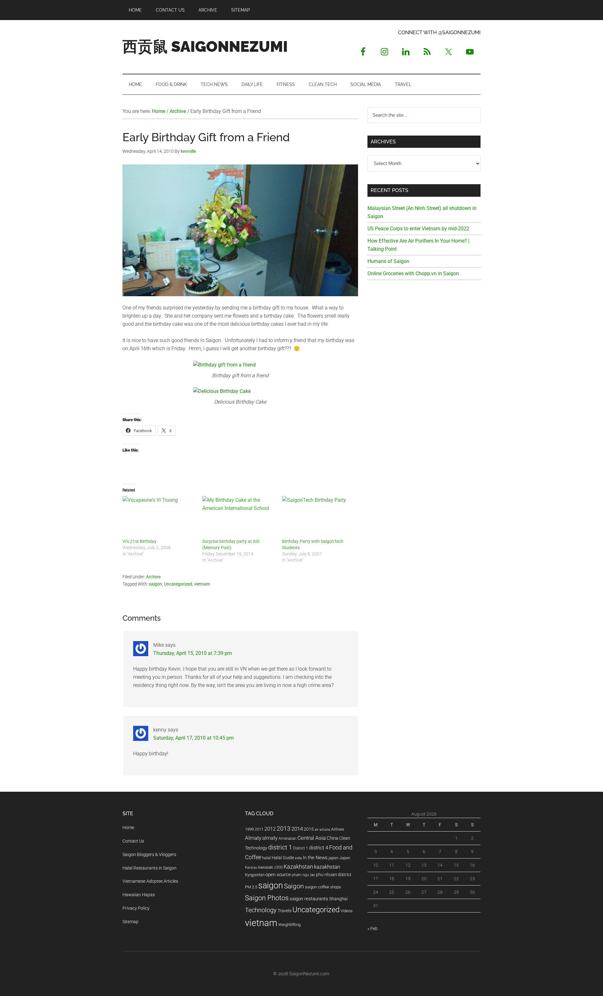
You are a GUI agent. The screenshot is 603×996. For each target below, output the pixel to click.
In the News (315, 857)
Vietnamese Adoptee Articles (150, 881)
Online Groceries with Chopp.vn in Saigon (413, 273)
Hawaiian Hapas (138, 894)
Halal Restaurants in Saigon (149, 867)
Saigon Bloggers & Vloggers (149, 854)
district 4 (318, 848)
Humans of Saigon (388, 261)
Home (128, 827)
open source (278, 874)
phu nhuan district (333, 874)
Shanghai (338, 899)
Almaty (253, 838)
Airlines (337, 829)
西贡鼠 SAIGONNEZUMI (205, 46)
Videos (346, 910)
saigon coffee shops (323, 887)
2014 (297, 829)
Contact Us (133, 840)
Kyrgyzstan (254, 874)
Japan (344, 857)
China (332, 838)
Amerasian (287, 838)
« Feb (372, 928)
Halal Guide (283, 857)
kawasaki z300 (270, 867)
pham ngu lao (303, 875)
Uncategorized (178, 583)
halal (266, 857)
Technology (261, 910)
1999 (249, 829)
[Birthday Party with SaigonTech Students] (319, 517)
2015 (309, 829)
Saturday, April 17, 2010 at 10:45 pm (193, 738)
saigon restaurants (309, 899)
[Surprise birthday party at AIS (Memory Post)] (239, 517)
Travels (284, 910)
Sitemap (130, 921)
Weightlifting (289, 924)
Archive (153, 576)
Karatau (251, 867)
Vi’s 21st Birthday (139, 541)
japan (333, 857)
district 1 (280, 847)
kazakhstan (327, 867)
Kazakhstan (298, 866)
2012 (270, 829)
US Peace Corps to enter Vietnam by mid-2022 (418, 229)
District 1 (300, 848)
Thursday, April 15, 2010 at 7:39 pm (192, 653)
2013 (284, 828)
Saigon (294, 886)
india (298, 858)
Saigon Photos (267, 898)
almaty (270, 838)
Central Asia (311, 838)
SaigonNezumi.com (309, 973)
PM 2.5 (251, 887)
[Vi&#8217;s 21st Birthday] (159, 517)
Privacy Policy (135, 908)
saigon (155, 583)
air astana (322, 829)
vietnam (202, 583)
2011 (259, 829)
